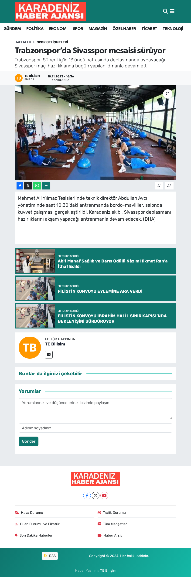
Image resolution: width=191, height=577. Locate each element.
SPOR (78, 29)
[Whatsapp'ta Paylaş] (37, 186)
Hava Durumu (32, 513)
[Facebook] (87, 495)
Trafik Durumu (114, 513)
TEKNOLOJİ (173, 29)
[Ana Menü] (172, 11)
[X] (95, 495)
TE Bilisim (55, 344)
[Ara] (165, 11)
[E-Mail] (49, 354)
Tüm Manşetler (115, 524)
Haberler (23, 42)
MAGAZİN (98, 29)
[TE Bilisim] (30, 347)
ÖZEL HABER (124, 29)
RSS (52, 556)
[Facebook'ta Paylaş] (20, 186)
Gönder (28, 441)
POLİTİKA (34, 29)
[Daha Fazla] (46, 186)
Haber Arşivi (113, 535)
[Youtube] (104, 495)
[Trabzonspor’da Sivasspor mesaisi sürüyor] (96, 132)
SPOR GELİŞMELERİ (52, 42)
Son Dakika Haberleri (36, 535)
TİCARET (149, 29)
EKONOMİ (58, 29)
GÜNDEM (12, 29)
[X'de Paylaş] (28, 186)
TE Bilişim (108, 570)
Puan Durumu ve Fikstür (40, 524)
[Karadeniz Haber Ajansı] (50, 11)
